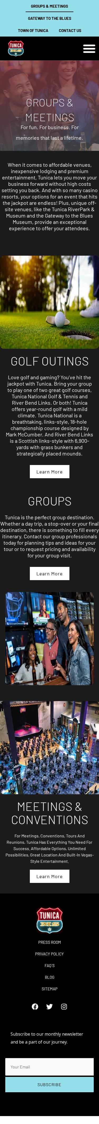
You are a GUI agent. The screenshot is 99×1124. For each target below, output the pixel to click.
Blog (49, 977)
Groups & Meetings (49, 6)
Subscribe (49, 1084)
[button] (89, 48)
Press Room (49, 942)
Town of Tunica (33, 30)
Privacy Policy (49, 953)
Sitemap (50, 988)
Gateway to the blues (49, 18)
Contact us (70, 30)
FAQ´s (50, 965)
